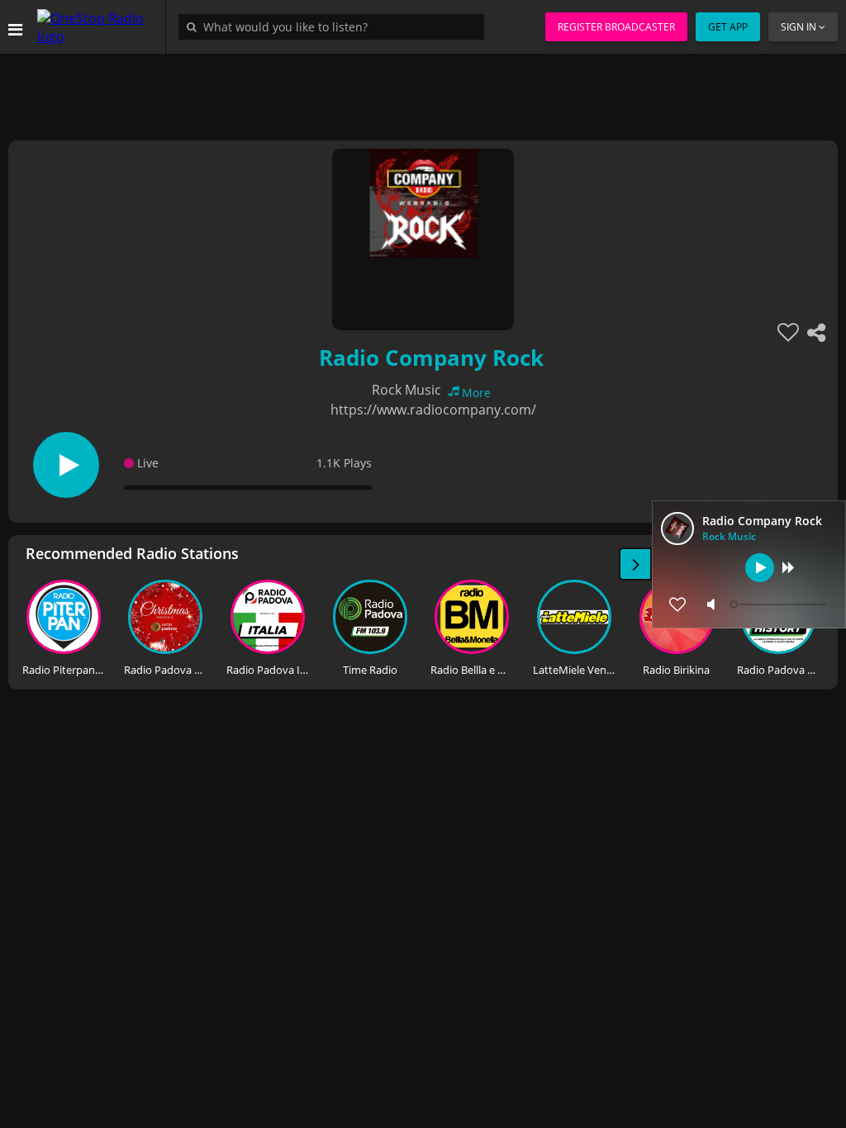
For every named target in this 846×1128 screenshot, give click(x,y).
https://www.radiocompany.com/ (433, 409)
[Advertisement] (423, 91)
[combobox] (335, 26)
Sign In (798, 27)
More (476, 392)
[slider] (780, 604)
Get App (728, 27)
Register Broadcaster (616, 27)
